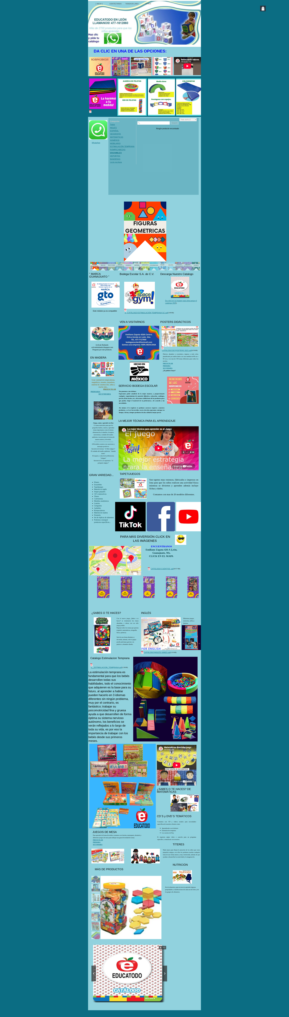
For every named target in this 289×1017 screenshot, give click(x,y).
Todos (112, 125)
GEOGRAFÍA (115, 134)
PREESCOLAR (98, 840)
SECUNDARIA (167, 368)
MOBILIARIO (115, 143)
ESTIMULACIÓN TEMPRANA (122, 146)
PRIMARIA (166, 366)
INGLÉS (113, 128)
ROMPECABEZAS (117, 150)
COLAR (170, 363)
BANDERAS (115, 159)
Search (174, 123)
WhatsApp (96, 143)
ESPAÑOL (114, 131)
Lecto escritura (116, 162)
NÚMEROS (114, 140)
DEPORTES (115, 156)
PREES (165, 363)
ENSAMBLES (116, 153)
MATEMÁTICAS (116, 137)
